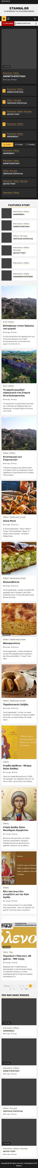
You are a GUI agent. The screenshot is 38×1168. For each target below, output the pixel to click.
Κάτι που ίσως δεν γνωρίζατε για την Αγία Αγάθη (16, 894)
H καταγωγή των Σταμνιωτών (12, 458)
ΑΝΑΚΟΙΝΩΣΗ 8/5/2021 (23, 277)
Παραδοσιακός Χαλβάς (15, 704)
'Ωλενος (5, 952)
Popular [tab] (20, 144)
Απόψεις (6, 453)
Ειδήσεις (10, 89)
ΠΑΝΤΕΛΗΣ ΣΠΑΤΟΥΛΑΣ (17, 92)
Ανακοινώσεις (12, 100)
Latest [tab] (8, 144)
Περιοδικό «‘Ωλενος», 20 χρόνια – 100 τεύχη (17, 957)
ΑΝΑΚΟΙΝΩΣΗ (12, 125)
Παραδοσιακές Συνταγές (18, 517)
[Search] (35, 19)
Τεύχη (11, 952)
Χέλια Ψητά (9, 521)
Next (26, 989)
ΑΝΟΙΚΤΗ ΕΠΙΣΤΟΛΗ (17, 23)
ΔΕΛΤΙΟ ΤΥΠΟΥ (13, 103)
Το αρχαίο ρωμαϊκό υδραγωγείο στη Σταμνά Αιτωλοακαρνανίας (16, 392)
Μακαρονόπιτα (11, 643)
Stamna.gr (19, 8)
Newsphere (29, 1163)
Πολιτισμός (17, 89)
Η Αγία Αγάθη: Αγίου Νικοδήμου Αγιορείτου (15, 829)
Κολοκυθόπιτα (11, 582)
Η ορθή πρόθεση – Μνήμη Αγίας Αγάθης (17, 767)
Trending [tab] (31, 144)
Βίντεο (5, 322)
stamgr (15, 79)
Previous (7, 986)
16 (21, 989)
